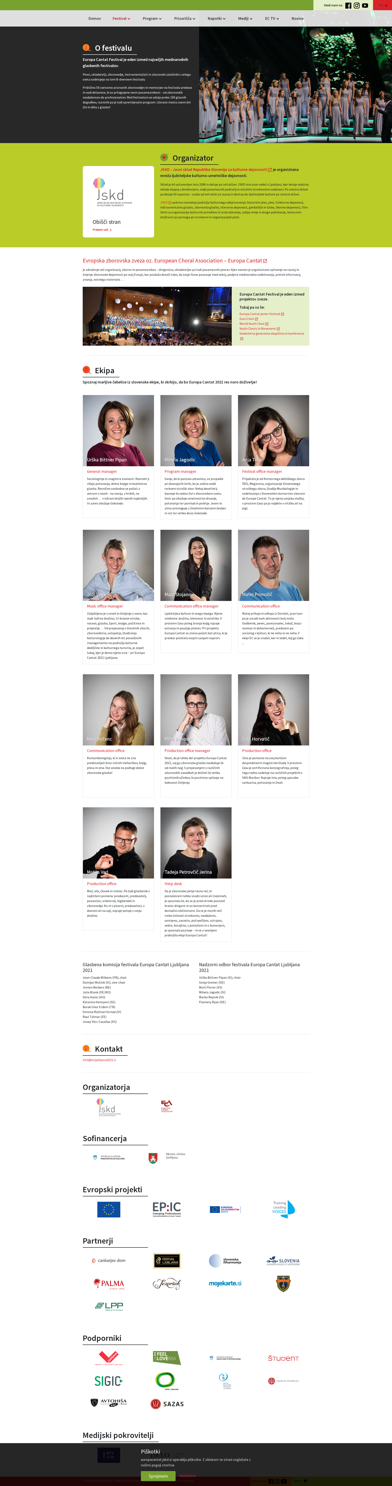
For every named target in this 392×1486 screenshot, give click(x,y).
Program (153, 18)
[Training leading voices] (283, 1209)
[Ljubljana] (167, 1158)
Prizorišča (185, 18)
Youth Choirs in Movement (259, 328)
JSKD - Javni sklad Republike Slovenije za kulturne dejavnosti (216, 169)
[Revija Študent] (283, 1358)
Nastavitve (187, 1475)
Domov (94, 18)
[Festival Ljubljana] (167, 1260)
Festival (121, 18)
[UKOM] (225, 1358)
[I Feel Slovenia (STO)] (167, 1358)
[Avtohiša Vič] (109, 1403)
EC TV (272, 18)
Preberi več (103, 229)
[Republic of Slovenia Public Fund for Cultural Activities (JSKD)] (109, 1107)
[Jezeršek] (167, 1283)
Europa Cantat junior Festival (261, 314)
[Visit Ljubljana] (109, 1358)
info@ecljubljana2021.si (99, 1060)
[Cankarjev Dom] (109, 1260)
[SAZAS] (167, 1404)
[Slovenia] (109, 1157)
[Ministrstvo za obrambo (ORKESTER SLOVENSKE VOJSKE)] (283, 1283)
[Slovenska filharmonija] (225, 1260)
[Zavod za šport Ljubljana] (167, 1381)
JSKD (166, 202)
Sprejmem (158, 1476)
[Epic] (167, 1209)
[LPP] (109, 1306)
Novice (298, 18)
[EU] (109, 1209)
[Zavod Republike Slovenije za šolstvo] (225, 1381)
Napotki (217, 18)
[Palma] (109, 1283)
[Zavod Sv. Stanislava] (283, 1381)
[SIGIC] (109, 1381)
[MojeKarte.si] (225, 1283)
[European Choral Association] (167, 1106)
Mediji (246, 18)
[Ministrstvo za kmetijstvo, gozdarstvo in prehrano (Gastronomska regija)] (283, 1260)
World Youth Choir (254, 324)
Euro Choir (248, 319)
